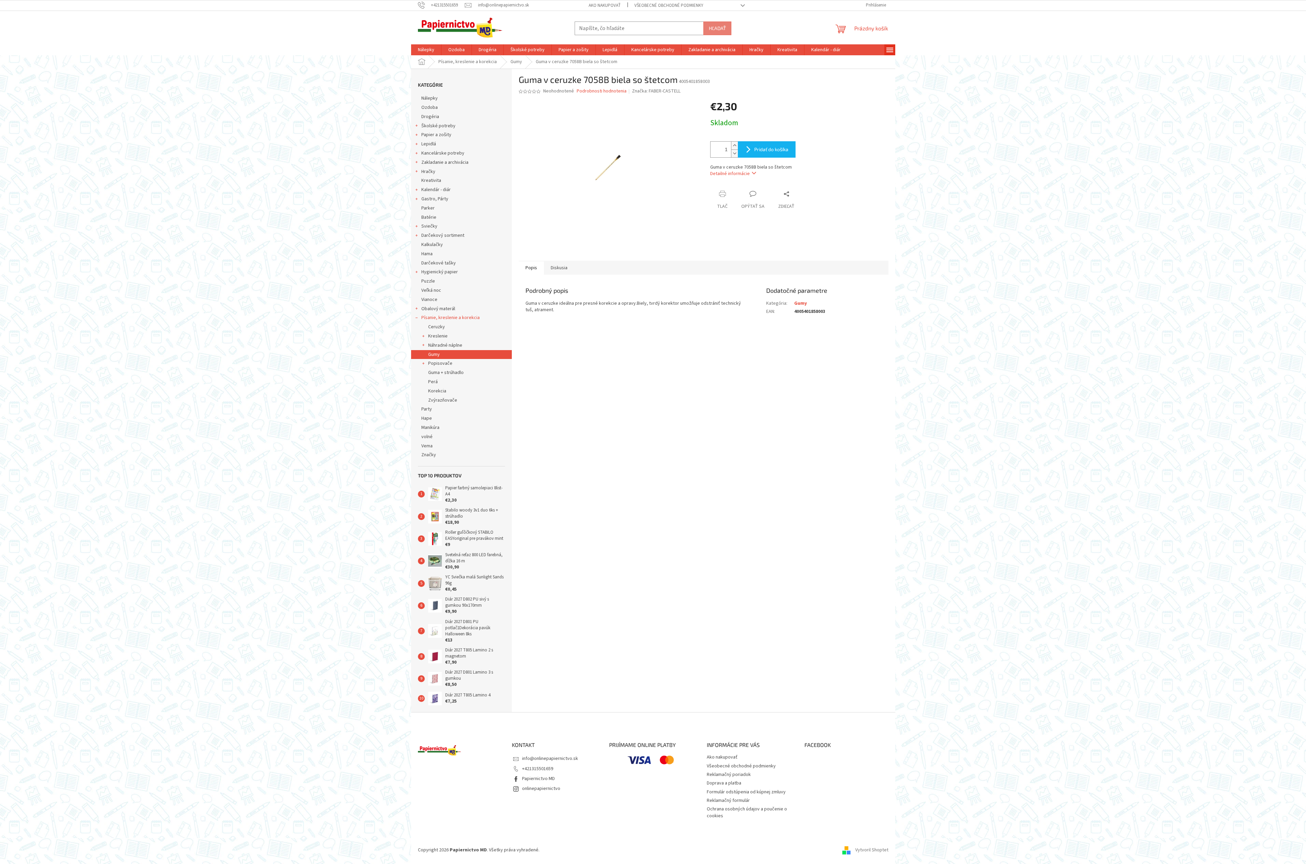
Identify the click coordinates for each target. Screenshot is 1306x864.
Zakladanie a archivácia (444, 162)
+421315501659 (537, 768)
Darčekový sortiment (442, 235)
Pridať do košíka (771, 149)
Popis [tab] (531, 267)
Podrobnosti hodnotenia (602, 91)
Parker (428, 208)
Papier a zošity (436, 134)
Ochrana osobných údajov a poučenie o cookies (747, 812)
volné (427, 436)
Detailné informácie (730, 173)
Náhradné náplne (445, 345)
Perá (433, 381)
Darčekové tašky (438, 263)
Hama (427, 253)
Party (426, 409)
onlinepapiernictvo (541, 788)
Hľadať (717, 28)
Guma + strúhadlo (446, 372)
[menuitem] (426, 49)
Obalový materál (438, 308)
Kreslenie (438, 336)
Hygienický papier (439, 272)
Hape (426, 418)
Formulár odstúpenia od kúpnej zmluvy (746, 792)
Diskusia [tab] (559, 267)
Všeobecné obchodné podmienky (668, 5)
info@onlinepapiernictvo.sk (550, 758)
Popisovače (440, 363)
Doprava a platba (724, 783)
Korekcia (437, 391)
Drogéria (430, 116)
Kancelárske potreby (442, 153)
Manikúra (430, 427)
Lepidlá (428, 144)
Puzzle (428, 281)
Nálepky (429, 98)
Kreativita (431, 180)
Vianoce (429, 299)
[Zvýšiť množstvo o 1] (734, 145)
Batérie (428, 217)
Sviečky (429, 226)
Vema (427, 446)
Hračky (428, 171)
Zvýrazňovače (442, 400)
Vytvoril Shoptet (871, 850)
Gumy (434, 354)
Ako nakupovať (605, 5)
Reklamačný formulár (728, 800)
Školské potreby (438, 126)
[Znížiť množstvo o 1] (734, 153)
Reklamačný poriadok (729, 774)
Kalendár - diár (436, 189)
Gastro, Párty (434, 199)
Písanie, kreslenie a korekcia (450, 317)
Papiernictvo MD (538, 778)
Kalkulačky (432, 244)
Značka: (656, 91)
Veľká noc (431, 290)
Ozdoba (429, 107)
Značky (428, 454)
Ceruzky (436, 326)
